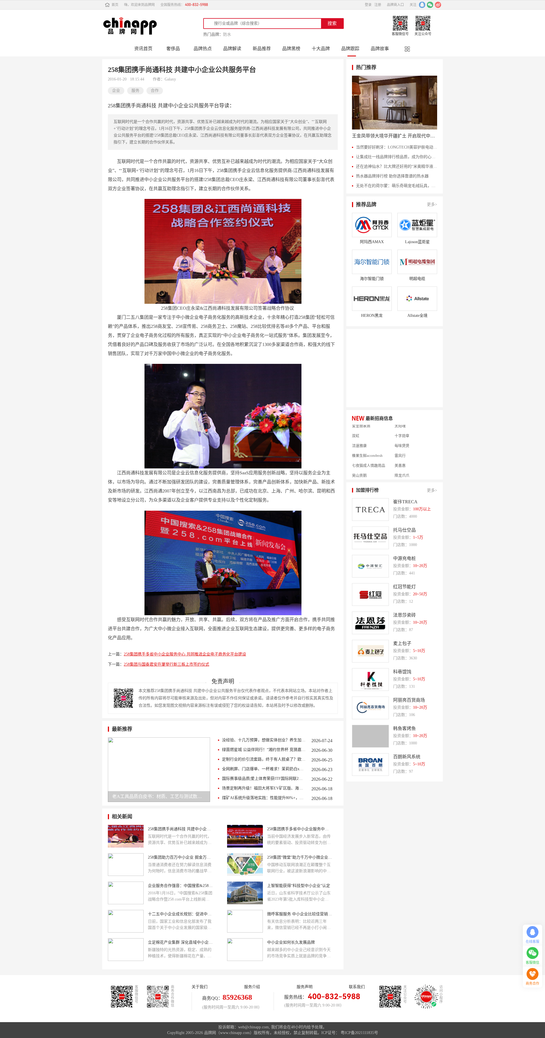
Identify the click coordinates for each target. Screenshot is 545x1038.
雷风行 (400, 445)
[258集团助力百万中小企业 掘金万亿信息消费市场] (126, 864)
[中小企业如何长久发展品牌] (245, 949)
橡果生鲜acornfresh (367, 445)
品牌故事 (380, 48)
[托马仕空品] (370, 538)
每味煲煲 (402, 436)
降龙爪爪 (402, 465)
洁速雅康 (359, 436)
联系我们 (357, 987)
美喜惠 (400, 455)
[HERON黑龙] (372, 298)
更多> (432, 204)
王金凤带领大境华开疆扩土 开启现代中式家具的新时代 (394, 135)
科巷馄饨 (402, 671)
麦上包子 (402, 643)
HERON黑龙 (372, 315)
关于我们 (199, 987)
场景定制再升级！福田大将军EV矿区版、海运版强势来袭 (264, 788)
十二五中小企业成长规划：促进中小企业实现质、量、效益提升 (180, 914)
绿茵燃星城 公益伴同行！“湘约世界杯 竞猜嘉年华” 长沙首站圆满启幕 (264, 750)
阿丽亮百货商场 (409, 700)
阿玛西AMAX (372, 242)
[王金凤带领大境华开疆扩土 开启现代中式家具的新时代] (394, 103)
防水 (227, 34)
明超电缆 (417, 279)
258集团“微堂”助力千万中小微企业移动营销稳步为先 (299, 857)
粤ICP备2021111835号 (359, 1033)
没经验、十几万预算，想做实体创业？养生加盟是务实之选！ (264, 740)
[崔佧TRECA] (370, 509)
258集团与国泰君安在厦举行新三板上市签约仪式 (166, 664)
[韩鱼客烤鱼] (370, 736)
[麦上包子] (370, 651)
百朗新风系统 (406, 756)
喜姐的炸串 (404, 475)
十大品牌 (321, 48)
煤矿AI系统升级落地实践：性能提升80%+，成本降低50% (264, 798)
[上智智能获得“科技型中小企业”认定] (245, 893)
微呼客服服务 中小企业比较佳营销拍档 (299, 914)
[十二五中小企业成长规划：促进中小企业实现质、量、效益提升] (126, 921)
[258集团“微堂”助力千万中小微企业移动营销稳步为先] (245, 864)
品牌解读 (232, 48)
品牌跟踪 (350, 48)
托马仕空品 (404, 530)
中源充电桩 (404, 558)
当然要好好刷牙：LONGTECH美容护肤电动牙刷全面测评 (396, 147)
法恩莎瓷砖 (404, 615)
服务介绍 (252, 987)
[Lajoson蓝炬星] (417, 225)
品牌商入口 (395, 5)
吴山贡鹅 (359, 465)
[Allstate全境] (417, 298)
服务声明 (305, 987)
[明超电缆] (417, 262)
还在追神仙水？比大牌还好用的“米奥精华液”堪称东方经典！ (396, 166)
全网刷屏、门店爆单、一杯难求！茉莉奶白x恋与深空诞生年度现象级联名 (264, 769)
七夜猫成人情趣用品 (368, 455)
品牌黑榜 (291, 48)
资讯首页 (143, 48)
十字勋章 (402, 426)
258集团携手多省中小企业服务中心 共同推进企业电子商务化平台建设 (185, 654)
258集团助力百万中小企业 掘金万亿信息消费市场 (180, 857)
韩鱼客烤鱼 (404, 728)
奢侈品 (173, 48)
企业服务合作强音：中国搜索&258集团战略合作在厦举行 (180, 886)
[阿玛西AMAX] (372, 225)
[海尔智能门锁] (372, 262)
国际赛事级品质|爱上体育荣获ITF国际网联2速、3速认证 (264, 778)
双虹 (355, 426)
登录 (368, 5)
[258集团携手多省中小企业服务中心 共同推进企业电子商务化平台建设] (245, 836)
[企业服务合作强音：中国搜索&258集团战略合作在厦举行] (126, 893)
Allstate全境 (417, 315)
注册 (377, 5)
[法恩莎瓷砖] (370, 623)
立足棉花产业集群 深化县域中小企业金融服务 (180, 942)
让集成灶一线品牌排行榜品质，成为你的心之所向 (396, 157)
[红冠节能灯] (370, 594)
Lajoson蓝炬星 (417, 242)
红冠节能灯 (404, 586)
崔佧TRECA (405, 501)
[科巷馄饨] (370, 679)
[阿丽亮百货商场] (370, 708)
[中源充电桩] (370, 566)
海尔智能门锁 (372, 279)
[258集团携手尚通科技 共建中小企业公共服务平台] (126, 836)
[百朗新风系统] (370, 764)
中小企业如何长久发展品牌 (291, 942)
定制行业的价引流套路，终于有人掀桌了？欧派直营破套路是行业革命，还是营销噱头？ (264, 759)
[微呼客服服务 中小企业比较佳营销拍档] (245, 921)
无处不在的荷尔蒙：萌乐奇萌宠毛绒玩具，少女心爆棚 (396, 186)
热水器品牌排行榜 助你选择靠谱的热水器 (392, 176)
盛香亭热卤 (361, 475)
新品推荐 (262, 48)
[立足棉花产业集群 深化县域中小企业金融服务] (126, 949)
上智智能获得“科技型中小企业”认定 (298, 886)
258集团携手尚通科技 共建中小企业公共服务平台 (180, 829)
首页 (115, 5)
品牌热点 (203, 48)
